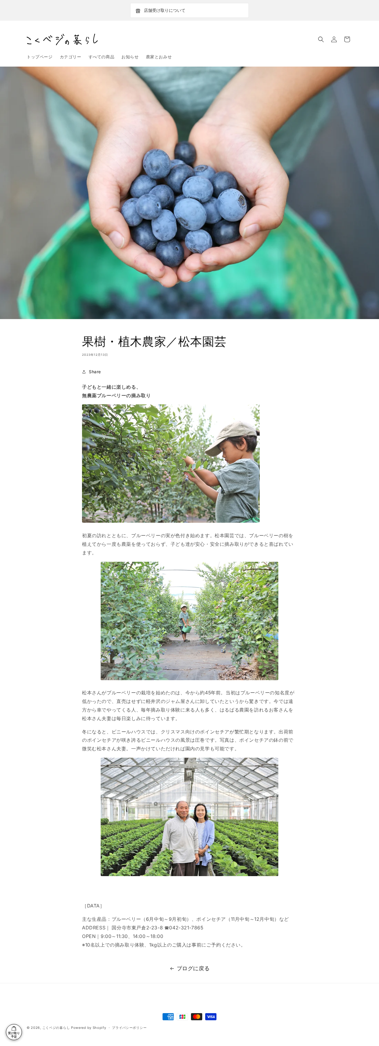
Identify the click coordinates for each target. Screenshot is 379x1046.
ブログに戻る (193, 968)
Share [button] (95, 371)
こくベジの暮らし (56, 1028)
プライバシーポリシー (129, 1028)
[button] (320, 39)
